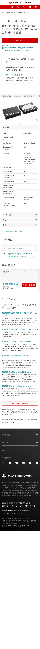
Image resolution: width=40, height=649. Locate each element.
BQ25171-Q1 (11, 75)
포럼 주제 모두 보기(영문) (20, 403)
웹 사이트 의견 (30, 506)
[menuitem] (12, 7)
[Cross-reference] (18, 7)
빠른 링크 (5, 442)
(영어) (31, 50)
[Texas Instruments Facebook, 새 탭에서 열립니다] (10, 464)
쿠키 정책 (12, 503)
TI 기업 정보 (6, 435)
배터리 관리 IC (10, 12)
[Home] (20, 2)
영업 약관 (5, 506)
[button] (4, 7)
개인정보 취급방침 (24, 503)
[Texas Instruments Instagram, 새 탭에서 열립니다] (3, 464)
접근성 (4, 503)
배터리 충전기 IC (23, 12)
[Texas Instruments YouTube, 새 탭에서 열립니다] (37, 464)
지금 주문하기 (20, 40)
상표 (21, 506)
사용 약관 (32, 412)
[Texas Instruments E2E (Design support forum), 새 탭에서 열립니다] (30, 464)
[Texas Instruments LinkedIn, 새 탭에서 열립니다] (23, 464)
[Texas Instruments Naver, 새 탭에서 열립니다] (16, 464)
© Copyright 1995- (9, 511)
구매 (3, 450)
